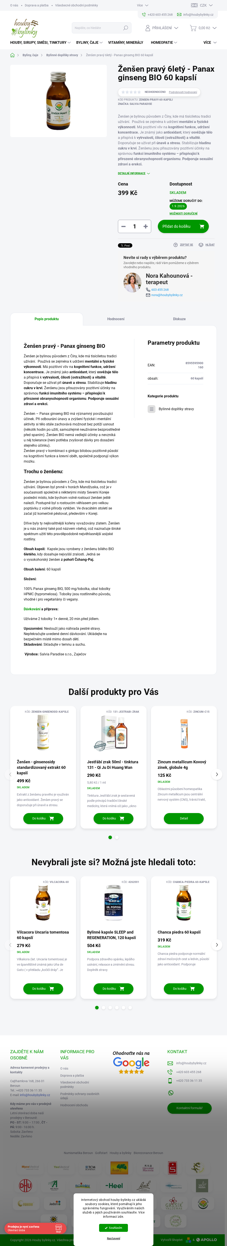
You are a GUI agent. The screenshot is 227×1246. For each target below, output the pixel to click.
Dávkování (32, 609)
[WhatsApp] (170, 1092)
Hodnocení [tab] (115, 319)
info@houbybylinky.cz (35, 1095)
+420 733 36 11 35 (189, 1080)
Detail (184, 818)
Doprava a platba (37, 5)
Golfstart (101, 1153)
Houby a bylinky (120, 1153)
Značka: (135, 103)
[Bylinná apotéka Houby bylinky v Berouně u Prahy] (175, 1221)
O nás (14, 5)
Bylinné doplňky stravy (176, 409)
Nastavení (113, 1238)
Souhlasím (115, 1228)
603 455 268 (160, 289)
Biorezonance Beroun (148, 1153)
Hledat (125, 28)
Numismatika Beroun (78, 1153)
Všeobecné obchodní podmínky (76, 5)
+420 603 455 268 (188, 1072)
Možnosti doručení (184, 213)
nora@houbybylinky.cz (167, 295)
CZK (203, 5)
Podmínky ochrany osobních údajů (79, 1096)
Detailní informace (131, 173)
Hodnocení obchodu (74, 1105)
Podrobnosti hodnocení (183, 92)
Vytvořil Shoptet (172, 1240)
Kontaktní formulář (189, 1108)
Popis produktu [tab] (47, 319)
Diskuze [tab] (179, 319)
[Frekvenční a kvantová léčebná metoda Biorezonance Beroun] (174, 1185)
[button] (110, 837)
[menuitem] (41, 42)
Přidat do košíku (176, 226)
